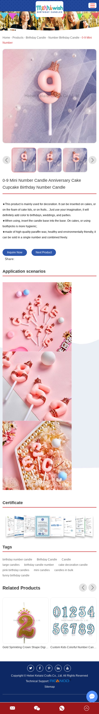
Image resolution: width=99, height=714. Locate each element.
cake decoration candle (73, 564)
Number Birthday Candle (63, 37)
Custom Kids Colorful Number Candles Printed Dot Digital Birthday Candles (73, 647)
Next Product (44, 252)
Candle (66, 559)
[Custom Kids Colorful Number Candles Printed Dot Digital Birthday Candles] (73, 620)
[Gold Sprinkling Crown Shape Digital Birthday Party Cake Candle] (26, 620)
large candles (11, 564)
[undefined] (50, 96)
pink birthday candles (16, 570)
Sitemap (49, 686)
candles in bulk (63, 570)
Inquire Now (14, 252)
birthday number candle (17, 559)
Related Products (21, 587)
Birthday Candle (36, 37)
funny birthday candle (16, 575)
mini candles (42, 570)
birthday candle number (39, 564)
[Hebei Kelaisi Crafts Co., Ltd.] (49, 5)
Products (17, 37)
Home (6, 37)
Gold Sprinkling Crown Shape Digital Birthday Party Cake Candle (26, 647)
